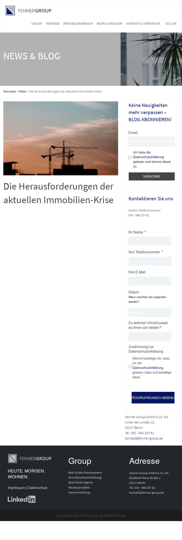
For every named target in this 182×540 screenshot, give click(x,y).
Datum (134, 292)
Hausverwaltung (79, 492)
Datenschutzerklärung (148, 157)
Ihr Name (137, 232)
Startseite (9, 91)
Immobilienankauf (78, 23)
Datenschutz (37, 487)
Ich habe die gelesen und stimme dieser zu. (152, 159)
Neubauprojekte (79, 487)
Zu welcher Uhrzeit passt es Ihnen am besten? (148, 325)
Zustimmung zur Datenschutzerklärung (146, 349)
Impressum (16, 487)
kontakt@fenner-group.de (144, 438)
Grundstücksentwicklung (84, 477)
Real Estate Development (85, 472)
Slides (22, 91)
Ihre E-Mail (137, 272)
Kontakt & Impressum (143, 23)
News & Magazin (109, 23)
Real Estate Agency (80, 482)
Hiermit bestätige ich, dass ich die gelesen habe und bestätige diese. (152, 367)
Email (133, 132)
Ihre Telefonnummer (146, 252)
